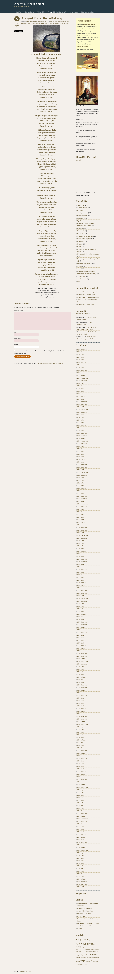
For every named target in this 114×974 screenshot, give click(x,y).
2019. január (80, 588)
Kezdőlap (18, 12)
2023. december (82, 433)
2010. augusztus (82, 853)
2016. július (80, 666)
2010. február (81, 868)
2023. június (80, 449)
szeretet (79, 266)
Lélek (87, 951)
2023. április (80, 454)
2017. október (81, 627)
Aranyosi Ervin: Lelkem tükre (85, 304)
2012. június (80, 795)
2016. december (82, 653)
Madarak (79, 244)
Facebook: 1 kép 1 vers (84, 913)
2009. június (80, 876)
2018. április (80, 611)
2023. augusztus (82, 443)
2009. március (81, 879)
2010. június (80, 858)
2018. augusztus (82, 601)
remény (81, 955)
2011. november (82, 813)
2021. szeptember (82, 504)
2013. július (80, 761)
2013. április (80, 769)
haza (29, 23)
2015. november (82, 687)
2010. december (82, 842)
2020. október (81, 533)
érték (68, 21)
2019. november (82, 562)
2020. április (80, 548)
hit (89, 949)
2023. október (81, 438)
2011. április (80, 832)
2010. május (80, 861)
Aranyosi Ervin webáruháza (85, 908)
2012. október (81, 784)
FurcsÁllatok (81, 233)
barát (94, 944)
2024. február (81, 428)
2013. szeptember (82, 756)
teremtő (97, 957)
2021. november (82, 499)
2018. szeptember (82, 598)
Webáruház (41, 12)
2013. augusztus (82, 758)
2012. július (80, 792)
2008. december (82, 882)
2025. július (80, 383)
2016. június (80, 669)
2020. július (80, 541)
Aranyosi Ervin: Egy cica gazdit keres (88, 297)
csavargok (60, 21)
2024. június (80, 417)
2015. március (81, 708)
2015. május (80, 703)
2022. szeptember (82, 472)
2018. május (80, 609)
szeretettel (78, 957)
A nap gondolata (82, 208)
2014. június (80, 732)
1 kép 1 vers (81, 205)
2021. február (81, 522)
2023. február (81, 459)
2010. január (80, 871)
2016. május (80, 672)
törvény (55, 23)
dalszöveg (80, 218)
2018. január (80, 619)
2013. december (82, 748)
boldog (78, 947)
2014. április (80, 737)
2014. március (81, 740)
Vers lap (79, 928)
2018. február (81, 617)
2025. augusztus (82, 380)
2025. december (82, 370)
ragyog (77, 955)
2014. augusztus (82, 727)
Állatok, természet (82, 213)
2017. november (82, 624)
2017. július (80, 635)
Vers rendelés (81, 276)
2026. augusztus (82, 349)
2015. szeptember (82, 693)
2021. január (80, 525)
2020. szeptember (82, 535)
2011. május (80, 829)
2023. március (81, 457)
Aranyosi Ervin (53, 21)
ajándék (90, 940)
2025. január (80, 399)
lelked (79, 951)
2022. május (80, 483)
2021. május (80, 514)
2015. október (81, 690)
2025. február (81, 396)
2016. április (80, 674)
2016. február (81, 680)
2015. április (80, 706)
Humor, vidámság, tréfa (84, 239)
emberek (78, 949)
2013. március (81, 771)
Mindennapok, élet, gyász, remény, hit (88, 254)
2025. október (81, 375)
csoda (89, 947)
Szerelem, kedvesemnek (84, 264)
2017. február (81, 648)
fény (81, 949)
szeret (88, 955)
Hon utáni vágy (34, 23)
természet (78, 961)
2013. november (82, 750)
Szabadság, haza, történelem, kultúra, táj (36, 21)
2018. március (81, 614)
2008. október (81, 887)
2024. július (80, 415)
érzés (83, 964)
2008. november (82, 884)
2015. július (80, 698)
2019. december (82, 559)
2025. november (82, 373)
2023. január (80, 462)
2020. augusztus (82, 538)
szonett (79, 269)
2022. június (80, 480)
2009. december (82, 874)
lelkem (42, 23)
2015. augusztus (82, 695)
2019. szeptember (82, 567)
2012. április (80, 800)
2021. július (80, 509)
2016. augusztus (82, 664)
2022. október (81, 470)
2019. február (81, 585)
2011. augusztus (82, 821)
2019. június (80, 575)
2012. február (81, 805)
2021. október (81, 501)
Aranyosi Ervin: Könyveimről (57, 12)
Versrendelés (74, 12)
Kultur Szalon (81, 916)
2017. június (80, 638)
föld (84, 949)
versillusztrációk (82, 279)
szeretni (83, 957)
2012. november (82, 782)
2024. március (81, 425)
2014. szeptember (82, 724)
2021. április (80, 517)
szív (86, 957)
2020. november (82, 530)
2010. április (80, 863)
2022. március (81, 488)
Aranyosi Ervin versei (29, 3)
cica (86, 947)
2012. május (80, 798)
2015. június (80, 701)
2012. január (80, 808)
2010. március (81, 866)
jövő (77, 951)
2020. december (82, 527)
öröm (86, 964)
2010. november (82, 845)
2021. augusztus (82, 506)
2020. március (81, 551)
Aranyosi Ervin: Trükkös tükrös (86, 294)
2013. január (80, 777)
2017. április (80, 643)
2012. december (82, 779)
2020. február (81, 554)
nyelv (46, 23)
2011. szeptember (82, 819)
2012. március (81, 803)
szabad (85, 955)
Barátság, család (82, 215)
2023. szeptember (82, 441)
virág (94, 961)
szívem (94, 957)
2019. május (80, 577)
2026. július (80, 352)
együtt (64, 21)
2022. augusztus (82, 475)
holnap (92, 949)
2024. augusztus (82, 412)
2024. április (80, 422)
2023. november (82, 436)
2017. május (80, 640)
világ (91, 961)
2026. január (80, 367)
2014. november (82, 719)
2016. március (81, 677)
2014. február (81, 743)
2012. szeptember (82, 787)
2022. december (82, 464)
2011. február (81, 837)
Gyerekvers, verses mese (85, 236)
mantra (79, 246)
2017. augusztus (82, 632)
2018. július (80, 603)
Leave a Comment (64, 23)
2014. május (80, 735)
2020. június (80, 543)
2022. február (81, 491)
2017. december (82, 622)
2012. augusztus (82, 790)
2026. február (81, 365)
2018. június (80, 606)
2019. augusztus (82, 569)
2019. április (80, 580)
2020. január (80, 556)
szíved (90, 957)
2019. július (80, 572)
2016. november (82, 656)
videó (78, 281)
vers (58, 23)
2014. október (81, 722)
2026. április (80, 360)
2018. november (82, 593)
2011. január (80, 840)
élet (80, 964)
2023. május (80, 451)
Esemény (80, 228)
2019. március (81, 582)
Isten (39, 23)
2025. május (80, 388)
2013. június (80, 764)
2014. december (82, 716)
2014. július (80, 729)
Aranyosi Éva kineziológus (85, 911)
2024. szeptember (82, 409)
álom (77, 964)
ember (94, 947)
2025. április (80, 391)
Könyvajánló (80, 241)
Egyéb (79, 221)
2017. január (80, 651)
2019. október (81, 564)
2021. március (81, 520)
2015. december (82, 685)
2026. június (80, 354)
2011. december (82, 811)
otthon (51, 23)
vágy (97, 961)
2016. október (81, 659)
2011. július (80, 824)
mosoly (91, 951)
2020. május (80, 546)
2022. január (80, 493)
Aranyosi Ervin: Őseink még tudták (87, 292)
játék (98, 949)
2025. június (80, 386)
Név (16, 332)
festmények (80, 231)
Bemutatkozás (29, 12)
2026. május (80, 357)
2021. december (82, 496)
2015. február (81, 711)
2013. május (80, 766)
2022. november (82, 467)
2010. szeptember (82, 850)
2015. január (80, 714)
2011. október (81, 816)
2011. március (81, 834)
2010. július (80, 855)
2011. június (80, 826)
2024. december (82, 401)
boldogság (83, 947)
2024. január (80, 430)
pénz (98, 951)
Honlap (16, 344)
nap (95, 951)
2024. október (81, 407)
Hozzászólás (18, 311)
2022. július (80, 478)
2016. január (80, 682)
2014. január (80, 745)
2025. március (81, 394)
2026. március (81, 362)
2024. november (82, 404)
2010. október (81, 847)
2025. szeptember (82, 378)
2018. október (81, 596)
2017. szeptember (82, 630)
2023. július (80, 446)
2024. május (80, 420)
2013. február (81, 774)
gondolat (87, 949)
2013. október (81, 753)
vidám (87, 961)
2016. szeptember (82, 661)
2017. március (81, 645)
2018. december (82, 590)
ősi (48, 23)
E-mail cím (17, 338)
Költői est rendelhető (87, 12)
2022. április (80, 485)
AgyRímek (80, 210)
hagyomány (24, 23)
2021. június (80, 512)
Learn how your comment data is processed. (51, 363)
